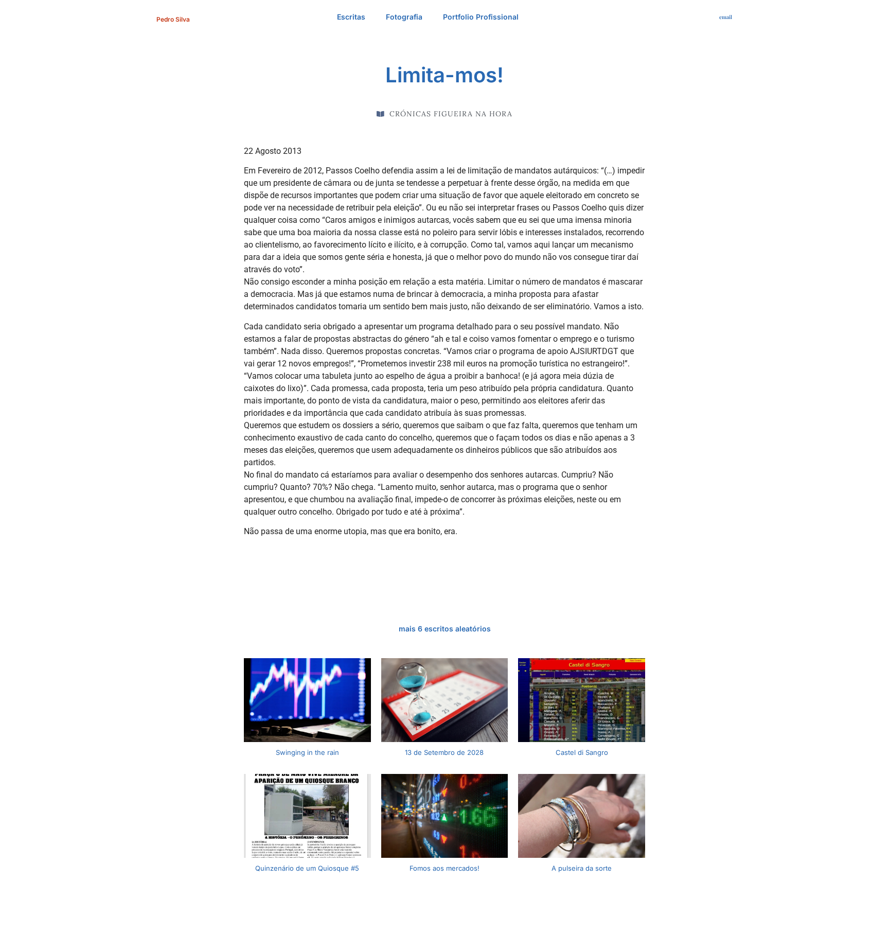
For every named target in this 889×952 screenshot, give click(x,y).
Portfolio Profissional (481, 16)
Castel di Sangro (582, 752)
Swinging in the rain (307, 752)
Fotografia (404, 16)
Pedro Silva (173, 19)
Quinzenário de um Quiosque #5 (307, 868)
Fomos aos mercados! (444, 868)
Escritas (351, 16)
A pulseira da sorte (582, 868)
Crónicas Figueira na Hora (450, 113)
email (725, 17)
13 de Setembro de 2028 (444, 752)
